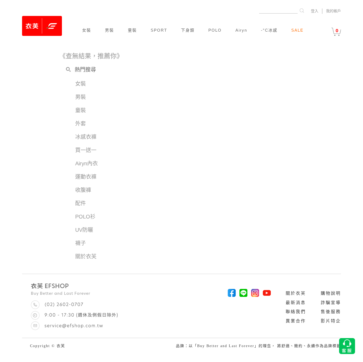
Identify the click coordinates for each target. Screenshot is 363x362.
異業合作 (296, 321)
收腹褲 (83, 190)
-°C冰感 (269, 30)
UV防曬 (84, 230)
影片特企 (331, 321)
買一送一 (85, 150)
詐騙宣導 (331, 302)
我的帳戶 (333, 11)
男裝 (109, 30)
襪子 (80, 243)
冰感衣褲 (85, 137)
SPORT (159, 30)
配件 (80, 203)
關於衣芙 (296, 293)
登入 (314, 11)
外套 (80, 124)
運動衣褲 (85, 177)
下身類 (188, 30)
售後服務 (331, 311)
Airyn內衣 (86, 163)
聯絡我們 (296, 311)
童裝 (132, 30)
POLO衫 (85, 217)
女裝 (86, 30)
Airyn (241, 30)
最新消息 (296, 302)
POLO (215, 30)
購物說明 (331, 293)
